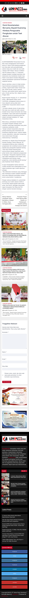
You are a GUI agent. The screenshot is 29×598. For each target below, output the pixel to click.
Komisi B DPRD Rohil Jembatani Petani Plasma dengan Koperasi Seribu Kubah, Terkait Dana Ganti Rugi (18, 493)
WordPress (4, 596)
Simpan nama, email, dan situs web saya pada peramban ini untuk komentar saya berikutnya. (14, 375)
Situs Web (5, 366)
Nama (4, 352)
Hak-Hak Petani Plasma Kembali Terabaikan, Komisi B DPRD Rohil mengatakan (18, 484)
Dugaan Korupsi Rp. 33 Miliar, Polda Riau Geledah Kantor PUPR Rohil (18, 501)
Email (4, 359)
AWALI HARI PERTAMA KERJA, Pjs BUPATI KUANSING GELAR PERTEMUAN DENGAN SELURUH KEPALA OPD (14, 235)
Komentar (5, 332)
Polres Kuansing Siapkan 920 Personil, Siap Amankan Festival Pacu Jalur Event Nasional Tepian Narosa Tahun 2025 (14, 271)
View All (23, 471)
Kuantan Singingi (7, 22)
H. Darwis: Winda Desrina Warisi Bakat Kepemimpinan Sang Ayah (18, 476)
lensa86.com (6, 448)
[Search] (26, 16)
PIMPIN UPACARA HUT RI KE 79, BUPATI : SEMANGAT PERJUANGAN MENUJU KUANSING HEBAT (14, 307)
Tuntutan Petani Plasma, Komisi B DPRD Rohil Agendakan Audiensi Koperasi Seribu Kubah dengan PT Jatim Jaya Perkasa (13, 535)
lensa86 (5, 38)
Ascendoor (15, 594)
